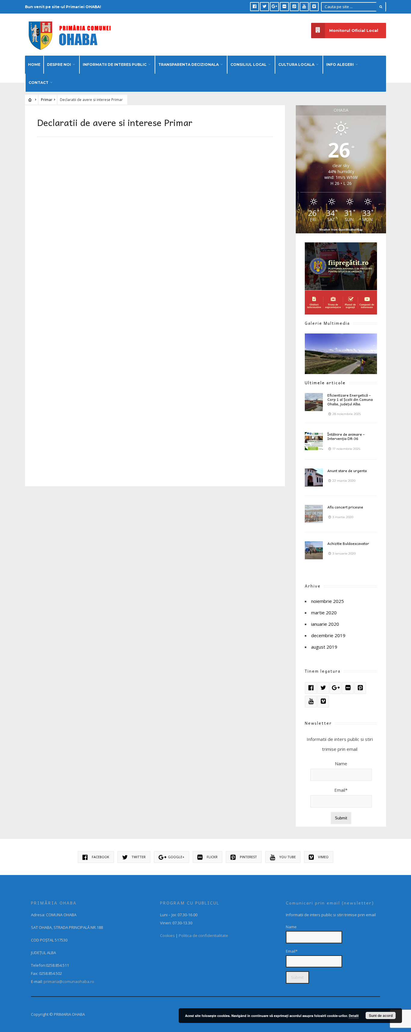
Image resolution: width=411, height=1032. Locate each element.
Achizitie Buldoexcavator (348, 543)
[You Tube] (304, 6)
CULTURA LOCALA (296, 64)
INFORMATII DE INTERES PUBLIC (115, 64)
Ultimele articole (325, 382)
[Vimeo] (314, 6)
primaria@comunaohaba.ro (69, 981)
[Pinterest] (294, 6)
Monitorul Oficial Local (353, 30)
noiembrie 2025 (327, 601)
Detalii (354, 1015)
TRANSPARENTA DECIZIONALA (188, 64)
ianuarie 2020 (325, 624)
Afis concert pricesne (345, 507)
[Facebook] (254, 6)
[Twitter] (264, 6)
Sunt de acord (381, 1015)
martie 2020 (324, 613)
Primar (46, 99)
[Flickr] (284, 6)
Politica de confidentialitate (203, 935)
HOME (34, 64)
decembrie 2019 (328, 635)
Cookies (167, 935)
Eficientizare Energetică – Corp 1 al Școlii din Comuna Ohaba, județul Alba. (350, 399)
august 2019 (324, 647)
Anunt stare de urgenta (347, 471)
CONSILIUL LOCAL (248, 64)
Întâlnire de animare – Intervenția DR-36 (346, 436)
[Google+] (274, 6)
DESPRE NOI (59, 64)
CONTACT (38, 82)
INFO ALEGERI (340, 64)
